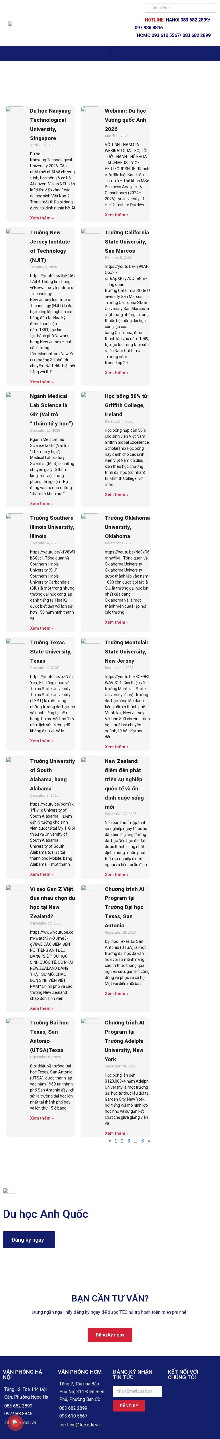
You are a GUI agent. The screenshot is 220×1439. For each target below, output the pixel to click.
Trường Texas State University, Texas (51, 651)
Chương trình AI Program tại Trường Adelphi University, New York (124, 1041)
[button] (110, 53)
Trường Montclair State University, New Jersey (127, 651)
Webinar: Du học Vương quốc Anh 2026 (125, 119)
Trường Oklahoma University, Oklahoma (127, 527)
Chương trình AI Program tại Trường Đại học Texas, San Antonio (124, 907)
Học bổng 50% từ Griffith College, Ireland (126, 405)
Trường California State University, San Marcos (127, 241)
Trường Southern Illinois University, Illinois (52, 527)
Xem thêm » (42, 218)
